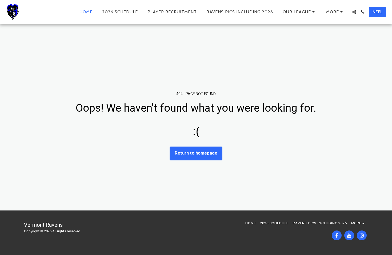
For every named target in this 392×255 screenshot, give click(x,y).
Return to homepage (196, 153)
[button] (300, 11)
